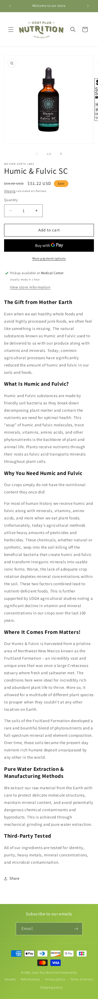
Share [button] (15, 878)
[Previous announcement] (10, 6)
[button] (11, 29)
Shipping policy (51, 987)
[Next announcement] (88, 6)
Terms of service (81, 979)
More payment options (49, 258)
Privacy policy (55, 979)
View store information (30, 287)
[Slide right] (61, 154)
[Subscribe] (76, 928)
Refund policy (30, 979)
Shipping (10, 191)
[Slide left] (37, 154)
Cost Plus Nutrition (46, 972)
